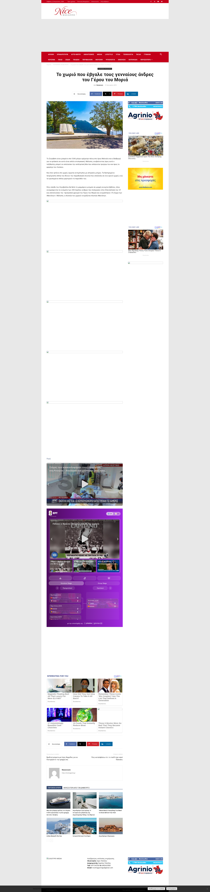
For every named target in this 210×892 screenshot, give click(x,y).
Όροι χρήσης (71, 1)
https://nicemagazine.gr (68, 773)
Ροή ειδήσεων (105, 1)
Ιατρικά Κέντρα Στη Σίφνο (81, 836)
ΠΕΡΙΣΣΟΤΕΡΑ (145, 60)
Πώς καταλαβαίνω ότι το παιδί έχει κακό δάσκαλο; (107, 758)
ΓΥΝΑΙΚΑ (147, 54)
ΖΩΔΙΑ (67, 60)
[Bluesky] (161, 1)
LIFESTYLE (109, 54)
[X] (154, 1)
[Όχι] (207, 889)
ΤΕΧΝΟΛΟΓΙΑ (128, 54)
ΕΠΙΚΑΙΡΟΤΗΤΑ (62, 54)
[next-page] (51, 840)
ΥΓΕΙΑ (118, 54)
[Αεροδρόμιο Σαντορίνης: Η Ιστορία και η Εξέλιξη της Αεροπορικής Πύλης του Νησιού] (85, 800)
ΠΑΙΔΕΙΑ (76, 60)
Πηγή (49, 459)
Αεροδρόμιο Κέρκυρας (107, 836)
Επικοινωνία (95, 1)
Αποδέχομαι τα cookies (156, 888)
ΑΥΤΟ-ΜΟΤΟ (76, 54)
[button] (160, 55)
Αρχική (49, 64)
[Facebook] (151, 1)
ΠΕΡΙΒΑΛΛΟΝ (87, 60)
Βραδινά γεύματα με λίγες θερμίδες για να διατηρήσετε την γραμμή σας (62, 758)
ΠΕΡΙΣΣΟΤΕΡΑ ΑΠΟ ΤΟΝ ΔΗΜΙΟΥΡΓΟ (76, 788)
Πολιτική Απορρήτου (83, 1)
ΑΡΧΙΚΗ (51, 54)
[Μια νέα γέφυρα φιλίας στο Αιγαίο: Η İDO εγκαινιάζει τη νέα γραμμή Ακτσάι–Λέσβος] (58, 800)
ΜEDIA (99, 54)
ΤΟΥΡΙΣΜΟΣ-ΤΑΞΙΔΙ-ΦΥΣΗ (60, 64)
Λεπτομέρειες (171, 888)
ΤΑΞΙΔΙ (138, 54)
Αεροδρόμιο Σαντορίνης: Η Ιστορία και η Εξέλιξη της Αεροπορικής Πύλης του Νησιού (84, 813)
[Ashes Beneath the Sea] (58, 826)
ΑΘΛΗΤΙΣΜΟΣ (89, 54)
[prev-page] (48, 840)
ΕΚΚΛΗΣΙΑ (122, 60)
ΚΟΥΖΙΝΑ (51, 60)
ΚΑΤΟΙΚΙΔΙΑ (133, 60)
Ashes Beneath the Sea (54, 836)
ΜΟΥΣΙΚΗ (99, 60)
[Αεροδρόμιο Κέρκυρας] (111, 826)
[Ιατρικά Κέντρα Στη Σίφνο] (85, 826)
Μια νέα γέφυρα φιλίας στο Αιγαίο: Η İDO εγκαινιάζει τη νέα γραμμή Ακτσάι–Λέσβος (58, 813)
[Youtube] (158, 1)
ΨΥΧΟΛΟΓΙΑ (110, 60)
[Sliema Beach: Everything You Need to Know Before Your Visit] (111, 800)
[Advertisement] (123, 11)
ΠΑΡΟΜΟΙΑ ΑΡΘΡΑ (54, 788)
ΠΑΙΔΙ (60, 60)
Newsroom (99, 85)
